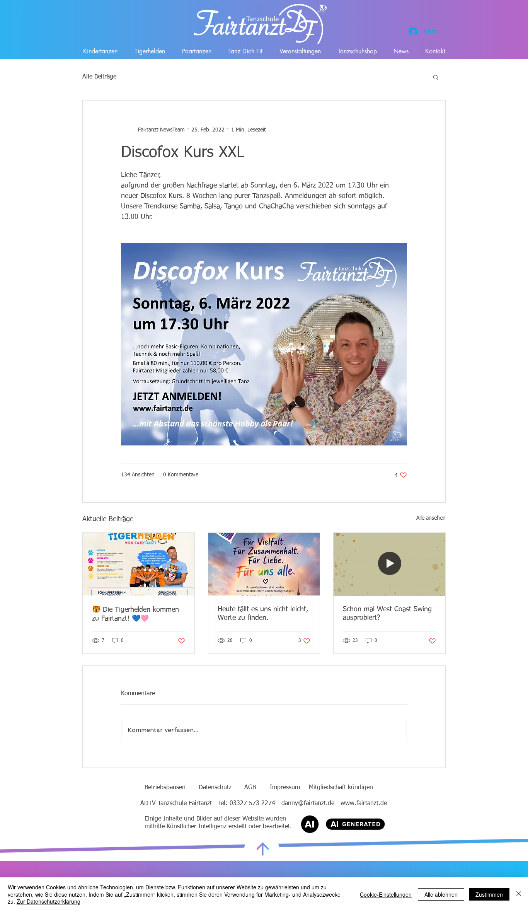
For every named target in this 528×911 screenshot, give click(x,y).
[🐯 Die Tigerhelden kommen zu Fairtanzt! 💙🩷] (138, 564)
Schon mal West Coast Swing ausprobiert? (387, 613)
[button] (435, 77)
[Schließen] (518, 894)
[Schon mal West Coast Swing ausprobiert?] (389, 564)
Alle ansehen (431, 518)
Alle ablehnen (441, 894)
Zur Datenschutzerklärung (48, 901)
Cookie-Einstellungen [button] (386, 894)
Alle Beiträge (99, 77)
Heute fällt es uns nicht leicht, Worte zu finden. (263, 613)
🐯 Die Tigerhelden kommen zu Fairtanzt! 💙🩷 (135, 614)
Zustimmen (489, 894)
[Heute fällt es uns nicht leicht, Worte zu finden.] (264, 564)
